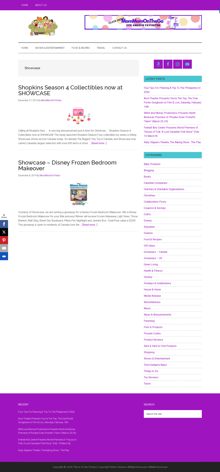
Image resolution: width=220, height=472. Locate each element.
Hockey (148, 277)
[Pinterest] (4, 240)
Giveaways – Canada (155, 251)
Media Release (152, 295)
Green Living (151, 264)
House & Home (152, 289)
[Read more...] (98, 143)
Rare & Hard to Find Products (160, 346)
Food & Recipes (153, 239)
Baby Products (152, 164)
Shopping (149, 352)
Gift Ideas (149, 245)
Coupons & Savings (155, 208)
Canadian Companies (155, 182)
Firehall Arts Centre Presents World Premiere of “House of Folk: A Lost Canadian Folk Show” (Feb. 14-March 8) (172, 131)
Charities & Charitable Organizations (164, 189)
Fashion (148, 233)
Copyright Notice (107, 467)
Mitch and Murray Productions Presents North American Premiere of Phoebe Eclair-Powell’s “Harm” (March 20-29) (169, 117)
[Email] (4, 248)
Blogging (149, 170)
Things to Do (151, 371)
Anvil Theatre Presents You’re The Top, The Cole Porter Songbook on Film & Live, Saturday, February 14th (172, 102)
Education (149, 226)
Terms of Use (81, 467)
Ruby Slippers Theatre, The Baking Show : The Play (172, 142)
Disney (148, 220)
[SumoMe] (4, 256)
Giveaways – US (153, 258)
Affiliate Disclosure (157, 467)
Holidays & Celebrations (157, 283)
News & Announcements (157, 314)
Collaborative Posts (155, 201)
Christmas (149, 195)
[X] (4, 232)
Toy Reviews (151, 377)
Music (147, 308)
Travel (147, 383)
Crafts (147, 214)
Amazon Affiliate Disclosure (132, 467)
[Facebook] (4, 224)
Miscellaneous (152, 302)
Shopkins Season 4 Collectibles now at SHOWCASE (70, 90)
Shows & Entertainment (157, 358)
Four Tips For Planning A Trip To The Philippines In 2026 (46, 412)
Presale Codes (152, 333)
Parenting (149, 320)
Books (147, 176)
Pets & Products (153, 327)
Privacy (93, 467)
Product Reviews (153, 339)
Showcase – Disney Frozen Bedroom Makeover (67, 165)
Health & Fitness (153, 270)
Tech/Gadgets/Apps (155, 364)
